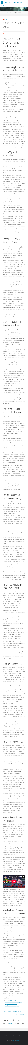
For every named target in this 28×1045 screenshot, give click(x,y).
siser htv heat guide (10, 1000)
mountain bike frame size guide (13, 1002)
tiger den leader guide (11, 1004)
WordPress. (18, 1040)
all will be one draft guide (12, 1006)
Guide (7, 12)
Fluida (13, 1040)
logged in (11, 1023)
